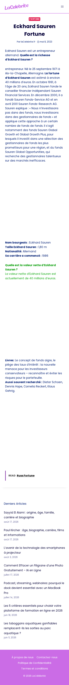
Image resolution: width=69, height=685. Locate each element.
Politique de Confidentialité (34, 663)
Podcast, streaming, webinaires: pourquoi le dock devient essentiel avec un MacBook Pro (34, 588)
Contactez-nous (47, 657)
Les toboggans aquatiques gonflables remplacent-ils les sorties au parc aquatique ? (30, 628)
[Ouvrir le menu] (62, 6)
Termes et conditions (34, 668)
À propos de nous (23, 657)
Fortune (34, 19)
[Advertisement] (34, 203)
